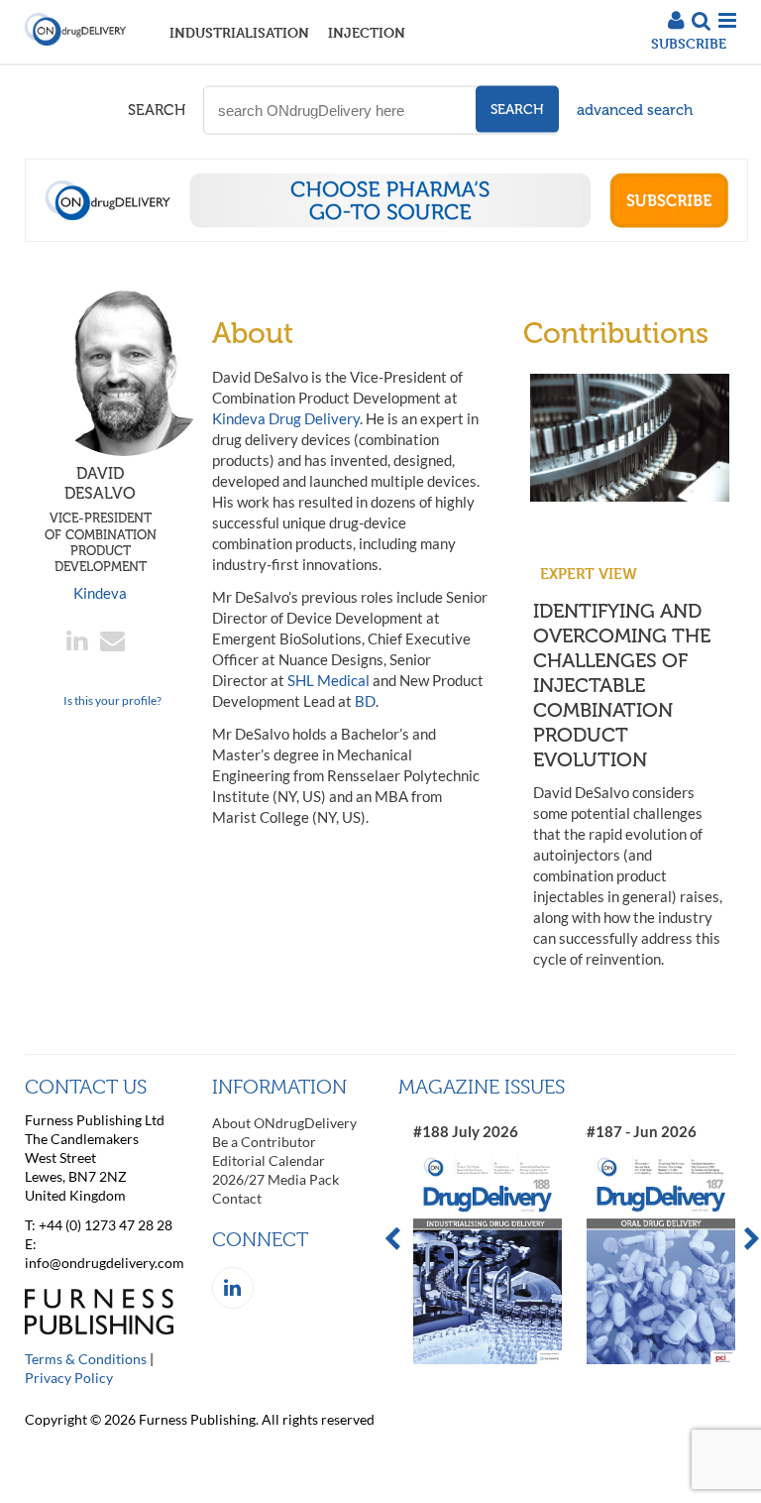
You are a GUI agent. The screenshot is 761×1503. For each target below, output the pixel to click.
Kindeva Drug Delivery (286, 418)
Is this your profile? (112, 700)
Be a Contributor (264, 1141)
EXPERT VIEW (588, 573)
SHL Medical (328, 680)
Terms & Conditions (86, 1358)
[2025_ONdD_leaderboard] (386, 236)
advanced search (635, 110)
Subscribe (688, 43)
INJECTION (366, 32)
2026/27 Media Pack (275, 1179)
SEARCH (156, 110)
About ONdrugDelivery (284, 1122)
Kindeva (100, 593)
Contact (237, 1198)
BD (365, 701)
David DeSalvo (101, 519)
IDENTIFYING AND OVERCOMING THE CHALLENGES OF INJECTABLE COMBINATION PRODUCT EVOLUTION (621, 685)
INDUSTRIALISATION (239, 32)
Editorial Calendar (268, 1160)
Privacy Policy (69, 1377)
